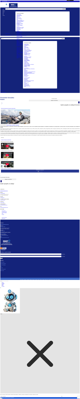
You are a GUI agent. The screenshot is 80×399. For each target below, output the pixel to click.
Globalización (18, 33)
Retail (17, 53)
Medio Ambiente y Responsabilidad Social (29, 71)
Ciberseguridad (19, 17)
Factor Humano (19, 29)
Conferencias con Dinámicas (20, 20)
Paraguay (54, 279)
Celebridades (18, 16)
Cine (17, 19)
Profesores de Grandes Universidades (21, 51)
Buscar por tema (7, 33)
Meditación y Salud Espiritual (20, 43)
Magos (17, 40)
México (22, 279)
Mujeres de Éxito (19, 47)
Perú (47, 279)
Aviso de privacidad (4, 217)
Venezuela (49, 279)
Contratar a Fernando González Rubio (6, 139)
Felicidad (18, 30)
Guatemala (28, 279)
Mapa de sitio (3, 218)
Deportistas (25, 52)
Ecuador (46, 279)
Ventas (17, 57)
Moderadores (18, 45)
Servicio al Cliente (19, 55)
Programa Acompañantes (20, 52)
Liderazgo (18, 38)
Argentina (59, 279)
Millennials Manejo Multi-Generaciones (29, 73)
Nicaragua (33, 279)
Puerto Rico (25, 279)
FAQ (3, 14)
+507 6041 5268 (2, 197)
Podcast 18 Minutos (4, 212)
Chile (56, 279)
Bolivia (39, 279)
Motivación (25, 74)
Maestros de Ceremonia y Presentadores (29, 68)
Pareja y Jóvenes (19, 49)
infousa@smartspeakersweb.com (4, 207)
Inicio (3, 9)
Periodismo (18, 50)
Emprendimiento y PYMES (20, 27)
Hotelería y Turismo (19, 34)
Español (69, 0)
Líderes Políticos (19, 39)
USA (20, 279)
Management (18, 41)
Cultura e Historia (19, 22)
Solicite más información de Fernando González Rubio (8, 108)
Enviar (1, 258)
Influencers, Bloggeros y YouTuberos (21, 35)
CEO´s (25, 46)
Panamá (41, 279)
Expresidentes (18, 28)
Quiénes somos (4, 210)
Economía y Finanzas (27, 54)
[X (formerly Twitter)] (2, 103)
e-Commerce (18, 24)
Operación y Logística (27, 77)
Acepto (1, 398)
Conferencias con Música (20, 21)
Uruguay (52, 279)
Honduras (31, 279)
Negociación (25, 76)
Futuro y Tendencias (19, 31)
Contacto (4, 15)
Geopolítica (18, 32)
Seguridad (18, 54)
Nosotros (4, 10)
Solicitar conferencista (8, 35)
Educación (18, 26)
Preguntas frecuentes (4, 211)
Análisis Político (26, 44)
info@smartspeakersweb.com (6, 1)
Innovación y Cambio (19, 36)
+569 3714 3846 (2, 202)
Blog (2, 213)
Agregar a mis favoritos (54, 100)
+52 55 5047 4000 (2, 193)
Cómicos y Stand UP (27, 49)
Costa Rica (36, 279)
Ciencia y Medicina (19, 18)
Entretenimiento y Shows (27, 57)
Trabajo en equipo (19, 56)
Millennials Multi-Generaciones (21, 44)
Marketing (18, 42)
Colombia (43, 279)
